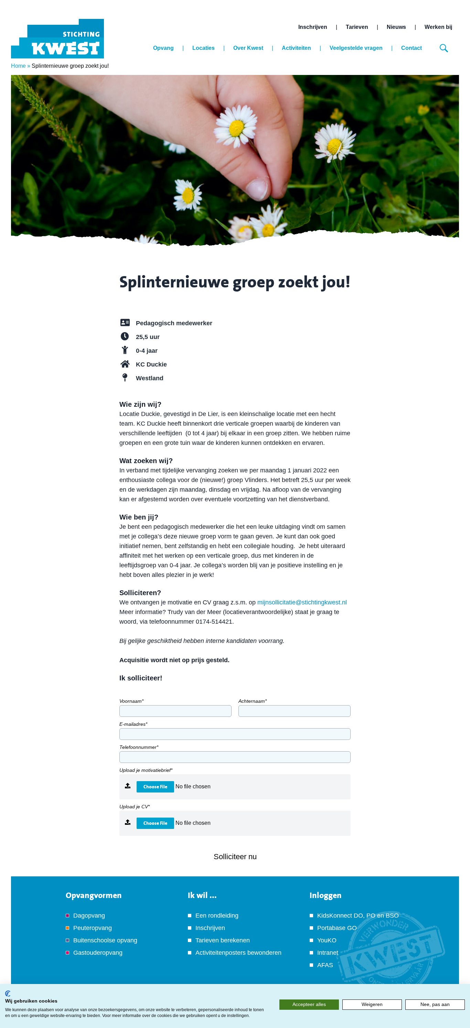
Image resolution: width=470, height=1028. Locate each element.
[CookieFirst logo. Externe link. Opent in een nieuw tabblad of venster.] (7, 994)
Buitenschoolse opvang (105, 940)
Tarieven (357, 27)
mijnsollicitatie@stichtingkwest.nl (302, 602)
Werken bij (438, 27)
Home (18, 66)
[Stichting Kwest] (57, 38)
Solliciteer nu (235, 856)
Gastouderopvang (97, 952)
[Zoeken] (444, 48)
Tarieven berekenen (222, 940)
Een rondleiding (216, 915)
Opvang (163, 48)
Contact (411, 48)
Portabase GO (337, 928)
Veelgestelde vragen (356, 48)
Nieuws (396, 27)
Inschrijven (312, 27)
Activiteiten (296, 48)
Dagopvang (89, 915)
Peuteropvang (92, 928)
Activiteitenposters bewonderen (238, 952)
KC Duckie (151, 364)
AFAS (325, 965)
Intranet (327, 952)
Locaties (203, 48)
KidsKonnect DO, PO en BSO (358, 915)
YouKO (327, 940)
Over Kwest (248, 48)
